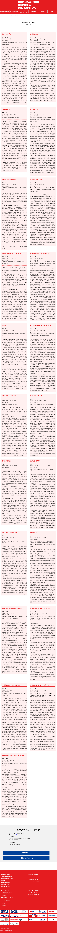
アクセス (52, 11)
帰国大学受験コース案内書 (7, 878)
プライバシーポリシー (33, 892)
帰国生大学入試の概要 (33, 874)
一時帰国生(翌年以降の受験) (23, 11)
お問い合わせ (33, 11)
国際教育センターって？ (6, 874)
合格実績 (3, 880)
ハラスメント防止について (34, 894)
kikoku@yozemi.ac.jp (17, 834)
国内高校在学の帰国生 (14, 11)
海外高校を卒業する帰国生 (7, 892)
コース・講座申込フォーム (7, 876)
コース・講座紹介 (5, 890)
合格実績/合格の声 (10, 15)
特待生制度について (5, 884)
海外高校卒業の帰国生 (4, 11)
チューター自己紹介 (5, 882)
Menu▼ (53, 20)
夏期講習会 (4, 902)
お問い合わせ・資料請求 (34, 890)
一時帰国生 (4, 895)
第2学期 (3, 903)
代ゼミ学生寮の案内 (5, 886)
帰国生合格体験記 (18, 15)
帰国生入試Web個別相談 (34, 881)
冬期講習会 (4, 905)
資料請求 (43, 11)
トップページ (2, 15)
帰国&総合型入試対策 (6, 900)
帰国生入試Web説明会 (33, 879)
